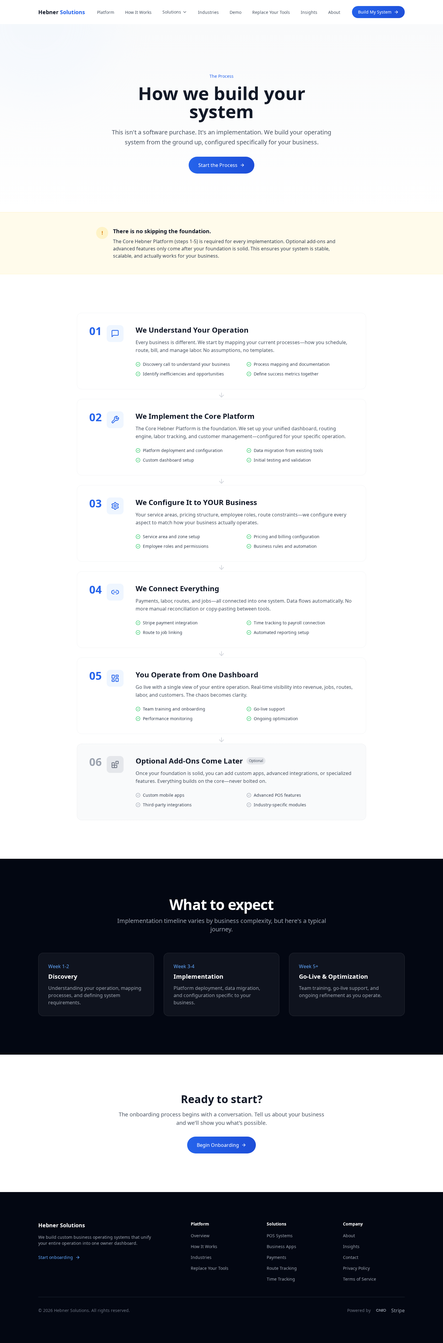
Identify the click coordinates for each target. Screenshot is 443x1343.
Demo (235, 12)
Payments (276, 1257)
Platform (105, 12)
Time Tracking (281, 1279)
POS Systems (280, 1235)
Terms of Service (359, 1279)
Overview (200, 1235)
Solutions (171, 12)
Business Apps (281, 1246)
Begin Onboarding (218, 1145)
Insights (309, 12)
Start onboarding (55, 1257)
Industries (208, 12)
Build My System (374, 12)
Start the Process (217, 165)
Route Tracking (282, 1268)
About (334, 12)
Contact (350, 1257)
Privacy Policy (356, 1268)
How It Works (138, 12)
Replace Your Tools (271, 12)
